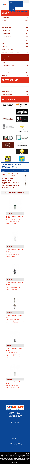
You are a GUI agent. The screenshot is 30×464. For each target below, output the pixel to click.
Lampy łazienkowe (15, 40)
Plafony (15, 20)
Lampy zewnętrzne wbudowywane (15, 72)
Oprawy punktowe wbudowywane (15, 52)
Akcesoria (15, 75)
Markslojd (15, 62)
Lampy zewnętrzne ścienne (15, 65)
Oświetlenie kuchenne (15, 49)
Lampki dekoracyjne (15, 36)
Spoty (15, 43)
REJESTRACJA (13, 11)
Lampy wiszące (15, 17)
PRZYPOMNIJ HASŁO (22, 11)
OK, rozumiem (15, 462)
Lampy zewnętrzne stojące (15, 68)
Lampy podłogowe (15, 27)
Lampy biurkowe (15, 30)
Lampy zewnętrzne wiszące (15, 56)
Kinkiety (15, 24)
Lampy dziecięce (15, 33)
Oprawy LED (15, 46)
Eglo (15, 59)
